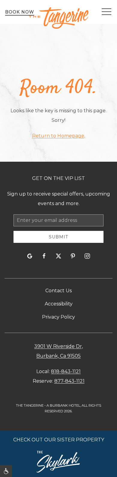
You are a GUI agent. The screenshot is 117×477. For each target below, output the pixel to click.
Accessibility (59, 304)
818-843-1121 (66, 371)
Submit (58, 237)
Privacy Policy (58, 317)
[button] (106, 12)
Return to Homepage (58, 136)
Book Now (19, 12)
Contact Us (58, 290)
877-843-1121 (69, 381)
